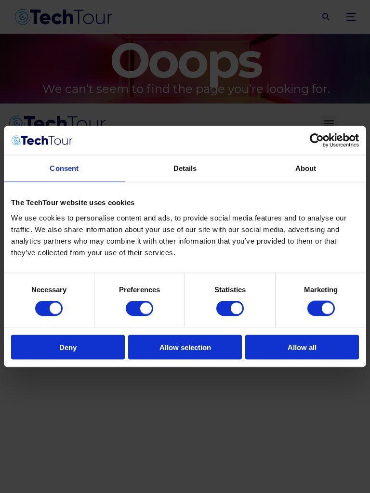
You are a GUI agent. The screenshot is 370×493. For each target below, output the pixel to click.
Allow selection (185, 347)
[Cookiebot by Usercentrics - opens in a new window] (317, 140)
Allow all (302, 347)
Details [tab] (185, 168)
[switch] (139, 308)
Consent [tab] (64, 168)
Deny (68, 347)
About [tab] (306, 168)
